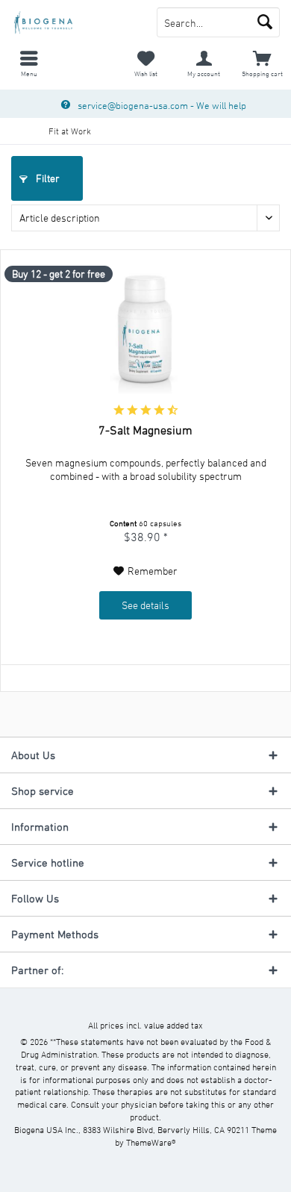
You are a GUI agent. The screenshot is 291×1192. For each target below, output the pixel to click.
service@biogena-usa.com (133, 105)
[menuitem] (29, 63)
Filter (47, 178)
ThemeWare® (151, 1142)
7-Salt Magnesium (145, 430)
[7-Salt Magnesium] (145, 333)
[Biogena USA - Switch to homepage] (72, 22)
